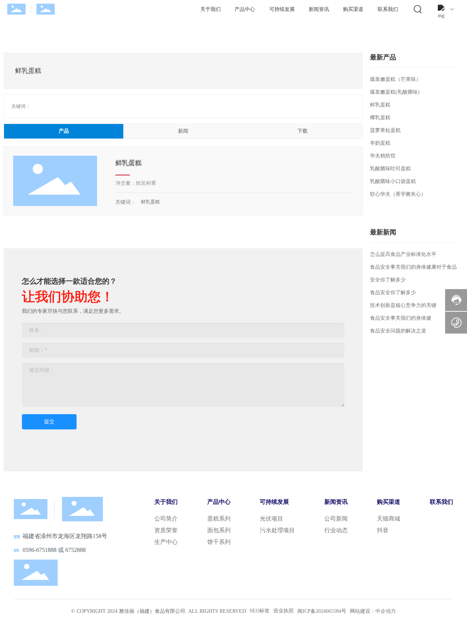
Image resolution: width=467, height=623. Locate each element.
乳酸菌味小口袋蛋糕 (393, 181)
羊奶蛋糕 (380, 143)
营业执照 (283, 611)
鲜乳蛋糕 (128, 163)
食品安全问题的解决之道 (398, 331)
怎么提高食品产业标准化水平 (403, 254)
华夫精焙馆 (382, 156)
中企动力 (385, 611)
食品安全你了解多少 (393, 292)
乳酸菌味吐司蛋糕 (390, 168)
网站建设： (362, 611)
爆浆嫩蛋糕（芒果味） (395, 79)
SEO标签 (260, 611)
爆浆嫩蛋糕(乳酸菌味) (395, 92)
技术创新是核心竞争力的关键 (403, 305)
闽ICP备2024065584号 (321, 611)
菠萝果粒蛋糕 (385, 130)
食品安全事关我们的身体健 (400, 318)
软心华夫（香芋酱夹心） (398, 194)
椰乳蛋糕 (380, 117)
